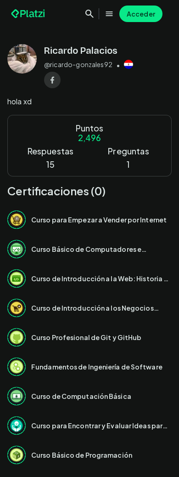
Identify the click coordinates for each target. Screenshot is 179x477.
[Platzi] (29, 13)
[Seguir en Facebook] (52, 80)
